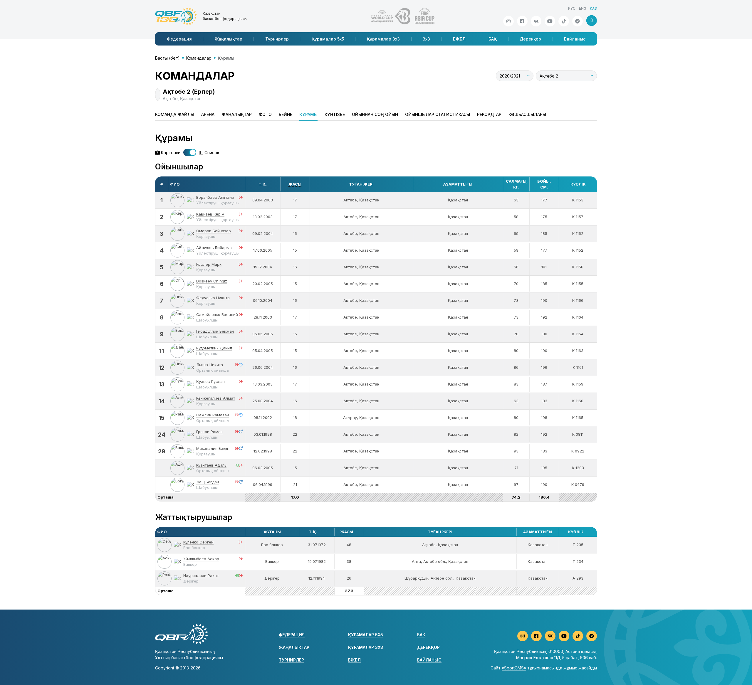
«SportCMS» (514, 667)
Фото (265, 114)
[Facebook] (522, 21)
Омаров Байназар (213, 230)
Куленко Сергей (198, 542)
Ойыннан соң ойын (375, 114)
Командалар (199, 57)
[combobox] (514, 75)
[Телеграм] (577, 21)
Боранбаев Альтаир (215, 197)
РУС (571, 8)
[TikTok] (563, 21)
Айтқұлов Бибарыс (214, 247)
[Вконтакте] (536, 21)
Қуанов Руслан (210, 381)
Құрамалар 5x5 (328, 38)
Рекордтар (489, 114)
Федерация (179, 38)
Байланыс (574, 38)
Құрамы (308, 114)
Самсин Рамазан (212, 415)
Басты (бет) (167, 57)
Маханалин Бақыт (213, 448)
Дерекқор (530, 38)
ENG (582, 8)
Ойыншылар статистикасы (437, 114)
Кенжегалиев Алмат (215, 398)
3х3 (426, 38)
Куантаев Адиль (211, 465)
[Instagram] (508, 21)
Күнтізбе (335, 114)
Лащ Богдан (207, 481)
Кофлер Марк (208, 264)
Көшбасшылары (527, 114)
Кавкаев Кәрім (210, 214)
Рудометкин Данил (214, 348)
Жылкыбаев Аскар (201, 558)
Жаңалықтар (228, 38)
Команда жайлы (174, 114)
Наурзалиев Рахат (201, 575)
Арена (207, 114)
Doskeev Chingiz (211, 281)
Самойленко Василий (217, 314)
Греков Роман (209, 431)
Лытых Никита (209, 364)
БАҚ (493, 38)
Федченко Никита (213, 297)
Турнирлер (277, 38)
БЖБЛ (459, 38)
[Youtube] (550, 21)
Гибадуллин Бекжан (215, 331)
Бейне (285, 114)
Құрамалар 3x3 (383, 38)
